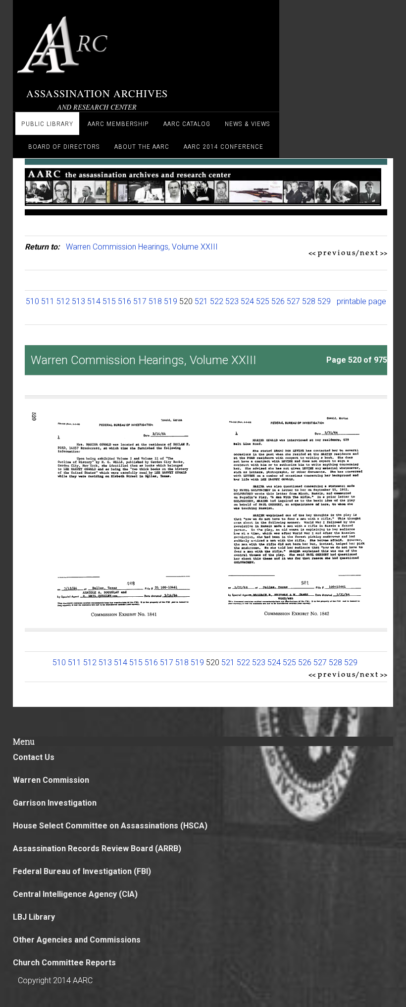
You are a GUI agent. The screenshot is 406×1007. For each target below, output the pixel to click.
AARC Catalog (186, 123)
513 (78, 301)
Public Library (47, 123)
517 (140, 301)
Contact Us (33, 757)
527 (293, 301)
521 (201, 301)
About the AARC (141, 146)
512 (63, 301)
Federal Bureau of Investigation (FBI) (82, 871)
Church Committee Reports (64, 962)
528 (308, 301)
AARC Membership (118, 123)
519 (170, 301)
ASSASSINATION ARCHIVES (97, 93)
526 (278, 301)
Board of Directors (64, 146)
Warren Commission (51, 780)
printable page (361, 301)
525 (262, 301)
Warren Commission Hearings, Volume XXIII (142, 247)
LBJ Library (34, 917)
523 (232, 301)
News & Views (247, 123)
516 (124, 301)
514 (94, 301)
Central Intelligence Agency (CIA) (75, 894)
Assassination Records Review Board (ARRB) (97, 848)
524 (247, 301)
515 (109, 301)
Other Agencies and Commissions (77, 939)
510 (32, 301)
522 (216, 301)
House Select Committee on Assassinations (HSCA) (110, 825)
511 (47, 301)
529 (324, 301)
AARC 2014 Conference (223, 146)
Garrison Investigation (55, 803)
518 (155, 301)
